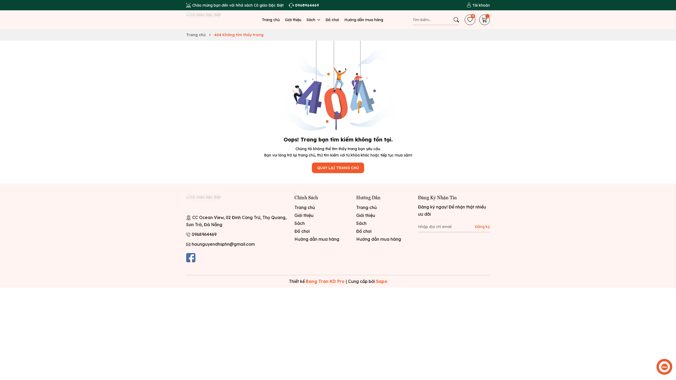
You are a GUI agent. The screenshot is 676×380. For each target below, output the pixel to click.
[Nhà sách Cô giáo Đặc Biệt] (208, 202)
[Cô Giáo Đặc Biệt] (208, 20)
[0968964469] (304, 5)
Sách (311, 19)
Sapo (381, 281)
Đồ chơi (332, 19)
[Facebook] (190, 257)
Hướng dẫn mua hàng (363, 19)
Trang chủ (271, 19)
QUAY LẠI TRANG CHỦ (338, 167)
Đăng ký (482, 226)
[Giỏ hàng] (484, 20)
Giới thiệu (293, 19)
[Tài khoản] (478, 5)
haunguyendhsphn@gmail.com (223, 244)
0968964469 (204, 234)
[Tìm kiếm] (456, 20)
